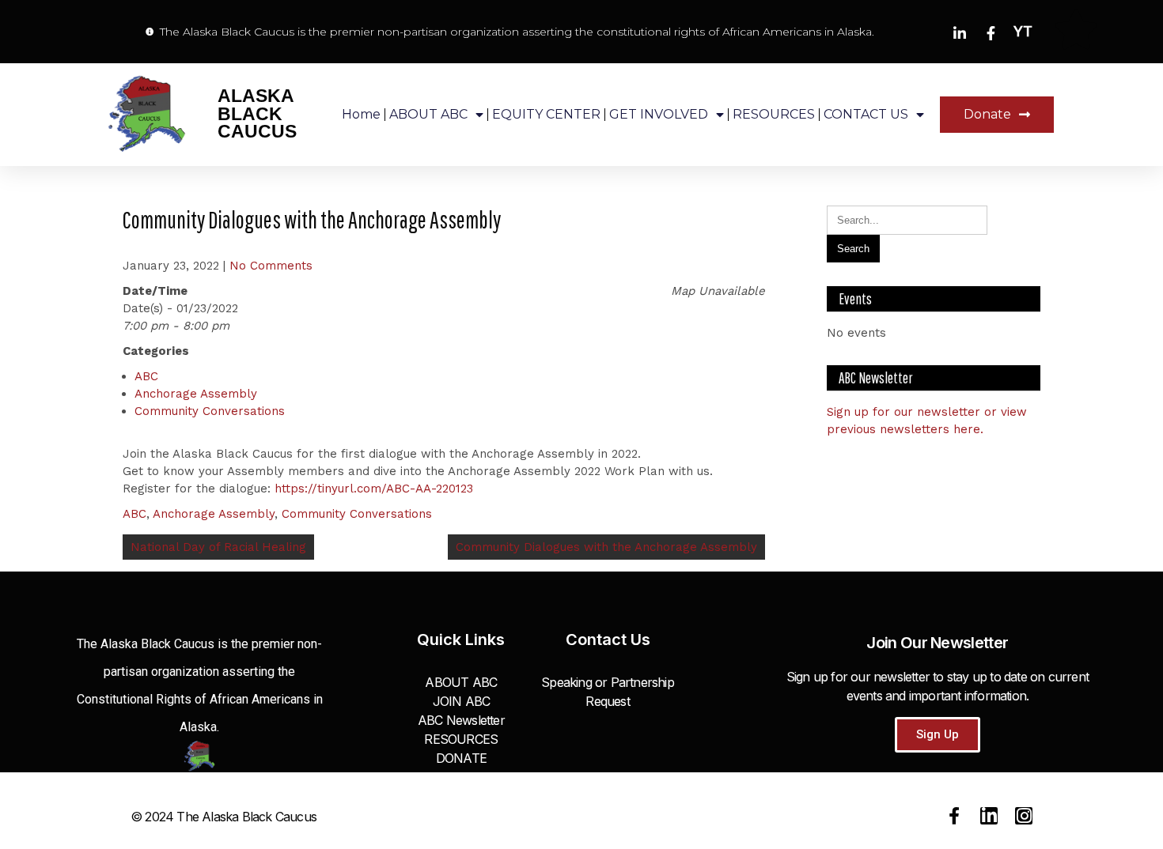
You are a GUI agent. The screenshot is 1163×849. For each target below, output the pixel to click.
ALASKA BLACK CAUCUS (257, 114)
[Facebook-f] (954, 815)
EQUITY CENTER (546, 114)
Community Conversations (209, 411)
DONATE (461, 758)
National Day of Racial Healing (218, 547)
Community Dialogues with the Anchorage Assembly (606, 547)
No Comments (271, 265)
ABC (146, 376)
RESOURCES (774, 114)
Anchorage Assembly (195, 394)
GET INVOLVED (658, 114)
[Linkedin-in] (989, 815)
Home (361, 114)
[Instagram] (1023, 815)
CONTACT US (866, 114)
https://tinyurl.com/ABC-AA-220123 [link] (374, 488)
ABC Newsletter (461, 720)
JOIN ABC (462, 701)
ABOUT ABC (428, 114)
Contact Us (608, 639)
